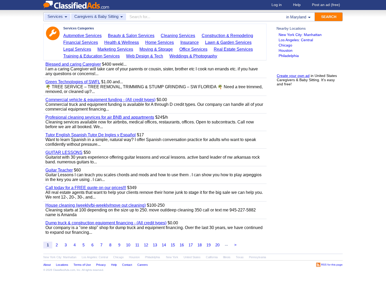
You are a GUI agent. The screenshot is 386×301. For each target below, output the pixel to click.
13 (155, 245)
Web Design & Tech (144, 56)
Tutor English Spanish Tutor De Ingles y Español (90, 135)
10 (128, 245)
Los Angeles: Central (296, 40)
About (47, 264)
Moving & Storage (156, 49)
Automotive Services (82, 35)
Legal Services (77, 49)
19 (208, 245)
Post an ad (326, 5)
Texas (240, 257)
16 (182, 245)
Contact (127, 264)
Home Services (159, 42)
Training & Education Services (91, 56)
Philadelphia (289, 56)
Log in (277, 5)
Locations (62, 264)
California (212, 257)
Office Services (193, 49)
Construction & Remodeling (227, 35)
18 (199, 245)
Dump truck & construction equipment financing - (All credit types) (105, 223)
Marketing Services (115, 49)
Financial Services (80, 42)
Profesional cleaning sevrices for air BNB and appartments (99, 117)
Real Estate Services (233, 49)
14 (164, 245)
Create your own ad (293, 76)
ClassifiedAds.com (64, 269)
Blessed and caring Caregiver (73, 64)
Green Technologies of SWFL (72, 82)
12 (146, 245)
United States (192, 257)
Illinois (227, 257)
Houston (286, 50)
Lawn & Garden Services (228, 42)
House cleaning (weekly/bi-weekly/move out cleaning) (95, 205)
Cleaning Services (178, 35)
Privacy (101, 264)
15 (173, 245)
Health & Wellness (121, 42)
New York (172, 257)
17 (191, 245)
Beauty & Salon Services (131, 35)
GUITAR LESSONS (63, 152)
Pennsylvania (257, 257)
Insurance (189, 42)
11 (137, 245)
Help (297, 5)
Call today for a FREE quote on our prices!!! (85, 187)
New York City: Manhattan (300, 35)
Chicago (285, 45)
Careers (142, 264)
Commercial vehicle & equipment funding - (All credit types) (100, 99)
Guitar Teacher (59, 170)
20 (217, 245)
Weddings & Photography (193, 56)
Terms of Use (82, 264)
